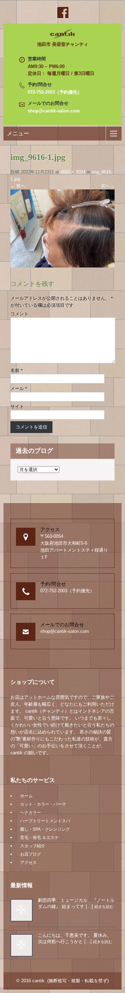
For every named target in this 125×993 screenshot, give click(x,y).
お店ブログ (30, 854)
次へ (108, 185)
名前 (16, 370)
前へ (17, 185)
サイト (17, 406)
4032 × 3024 (72, 172)
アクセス (28, 862)
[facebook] (62, 12)
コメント (19, 313)
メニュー (18, 133)
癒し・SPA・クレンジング (45, 829)
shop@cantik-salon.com (54, 110)
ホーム (26, 795)
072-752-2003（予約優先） (55, 92)
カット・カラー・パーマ (43, 804)
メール (18, 388)
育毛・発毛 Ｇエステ (39, 837)
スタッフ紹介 (32, 845)
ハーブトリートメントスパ (45, 820)
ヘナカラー (30, 812)
